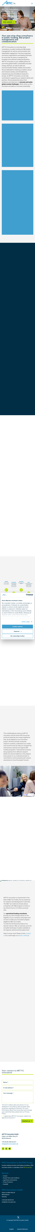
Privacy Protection (8, 1182)
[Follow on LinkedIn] (6, 1148)
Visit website (7, 22)
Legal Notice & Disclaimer (10, 1180)
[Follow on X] (3, 1148)
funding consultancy (24, 1165)
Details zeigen (26, 621)
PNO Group (28, 856)
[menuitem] (10, 1229)
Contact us (26, 1121)
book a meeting (24, 935)
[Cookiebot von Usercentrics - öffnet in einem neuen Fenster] (26, 595)
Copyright (5, 1184)
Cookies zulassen (18, 626)
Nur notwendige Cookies (17, 636)
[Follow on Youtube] (9, 1148)
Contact (5, 1176)
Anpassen (16, 631)
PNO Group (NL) (27, 1167)
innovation (14, 1165)
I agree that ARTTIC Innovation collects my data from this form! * (16, 1117)
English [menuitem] (11, 1229)
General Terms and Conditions (11, 1178)
